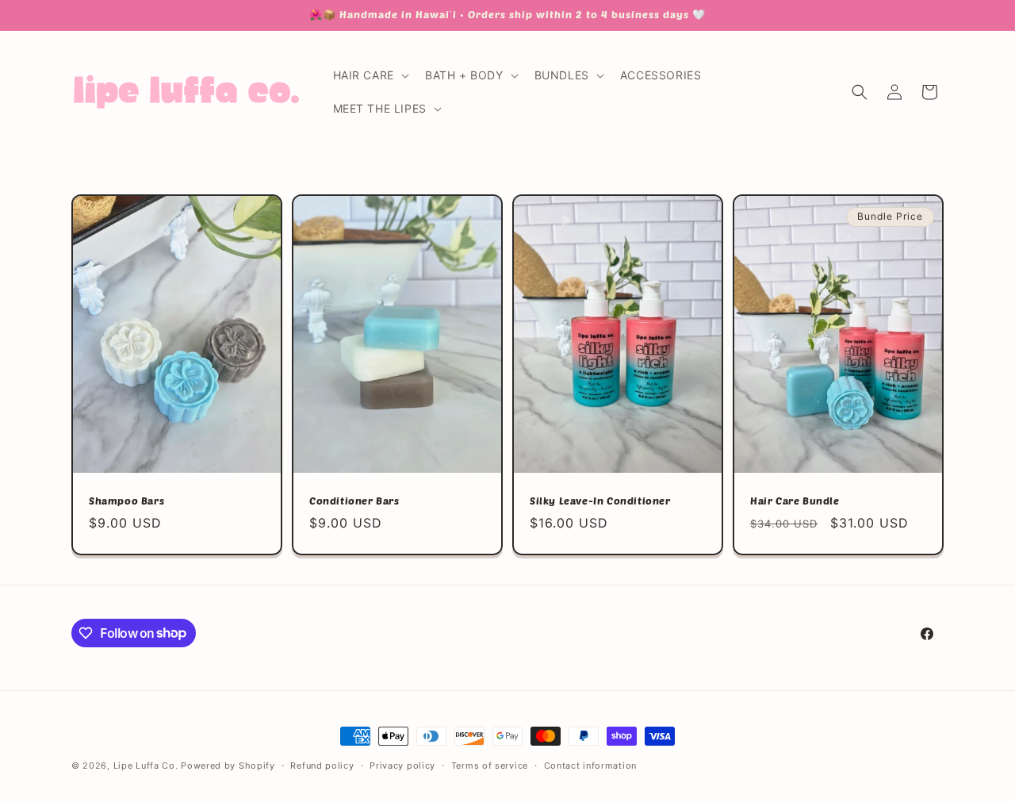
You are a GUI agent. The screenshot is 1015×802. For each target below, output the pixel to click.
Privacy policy (402, 764)
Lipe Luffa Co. (145, 765)
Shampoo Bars (126, 501)
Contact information (590, 764)
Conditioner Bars (354, 501)
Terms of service (489, 764)
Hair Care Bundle (795, 501)
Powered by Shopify (228, 765)
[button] (370, 75)
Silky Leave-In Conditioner (600, 501)
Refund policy (322, 764)
